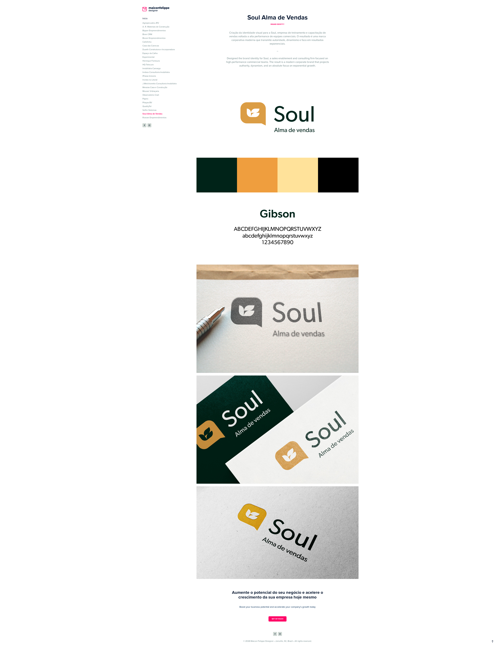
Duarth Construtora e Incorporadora (158, 49)
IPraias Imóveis (149, 75)
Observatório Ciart (150, 94)
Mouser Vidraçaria (150, 91)
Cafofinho (146, 41)
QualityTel (146, 106)
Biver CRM (147, 34)
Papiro (145, 98)
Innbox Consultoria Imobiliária (156, 72)
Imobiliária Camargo (151, 68)
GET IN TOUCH (277, 619)
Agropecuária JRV (150, 22)
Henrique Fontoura (151, 60)
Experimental (148, 57)
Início (145, 18)
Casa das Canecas (150, 45)
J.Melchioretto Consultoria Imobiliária (159, 83)
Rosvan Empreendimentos (154, 117)
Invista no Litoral (149, 79)
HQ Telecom (148, 64)
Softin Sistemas (149, 110)
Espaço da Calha (149, 53)
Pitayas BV (147, 102)
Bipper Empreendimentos (154, 30)
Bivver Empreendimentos (153, 38)
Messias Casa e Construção (154, 87)
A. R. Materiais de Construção (155, 26)
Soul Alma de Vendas (152, 113)
